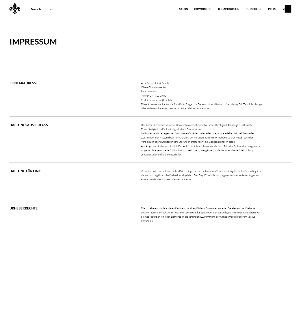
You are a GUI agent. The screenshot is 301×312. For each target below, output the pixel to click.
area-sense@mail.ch (161, 100)
